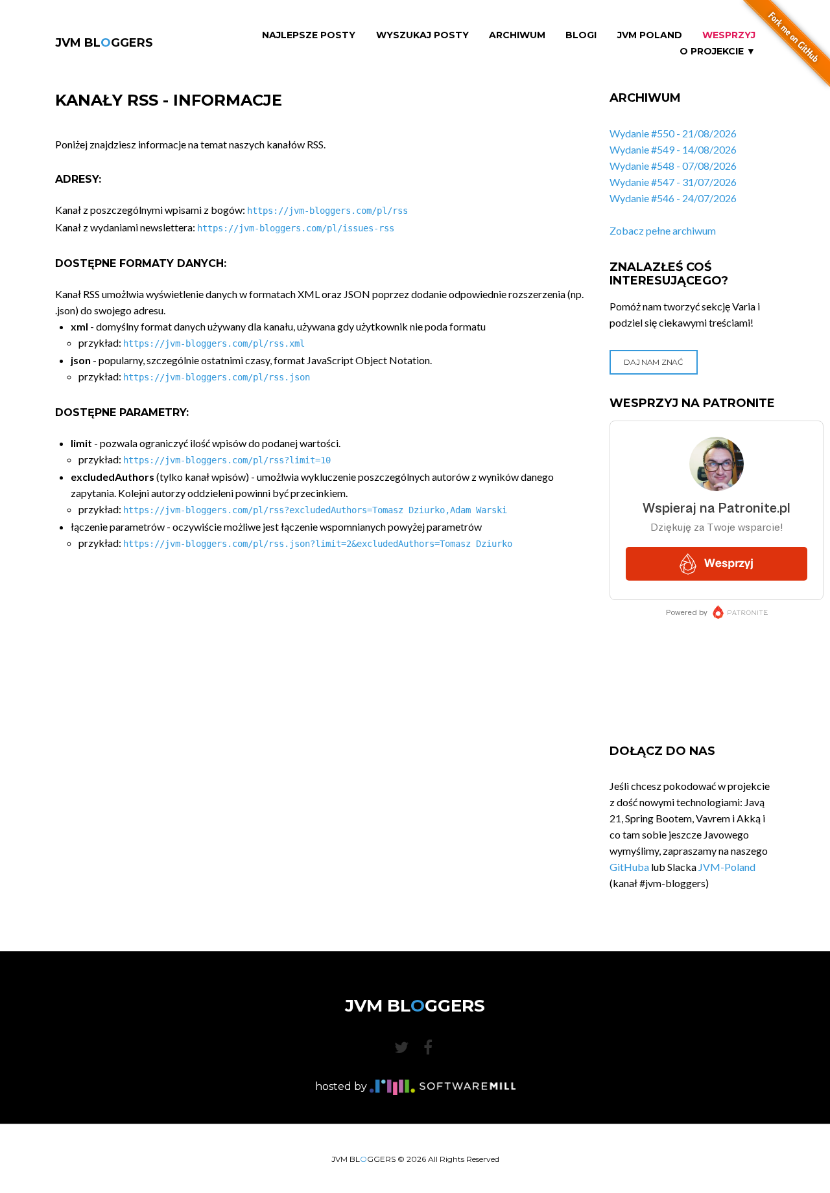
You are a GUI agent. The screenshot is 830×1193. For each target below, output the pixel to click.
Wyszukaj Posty (422, 35)
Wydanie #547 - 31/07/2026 (673, 182)
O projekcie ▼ (717, 51)
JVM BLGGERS (104, 43)
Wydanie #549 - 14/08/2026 (673, 149)
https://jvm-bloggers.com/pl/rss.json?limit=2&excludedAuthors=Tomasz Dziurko (317, 544)
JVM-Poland (726, 867)
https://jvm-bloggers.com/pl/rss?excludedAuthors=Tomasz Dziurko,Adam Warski (315, 510)
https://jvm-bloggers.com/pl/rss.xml (214, 343)
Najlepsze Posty (308, 35)
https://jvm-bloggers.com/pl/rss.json (216, 377)
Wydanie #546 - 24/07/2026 (673, 198)
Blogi (581, 35)
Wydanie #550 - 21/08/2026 (673, 133)
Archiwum (517, 35)
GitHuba (629, 867)
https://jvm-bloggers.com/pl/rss (327, 210)
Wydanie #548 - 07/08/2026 (673, 165)
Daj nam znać (653, 362)
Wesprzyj (728, 35)
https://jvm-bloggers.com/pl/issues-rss (295, 228)
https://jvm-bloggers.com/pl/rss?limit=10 (227, 460)
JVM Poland (649, 35)
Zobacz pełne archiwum (663, 230)
